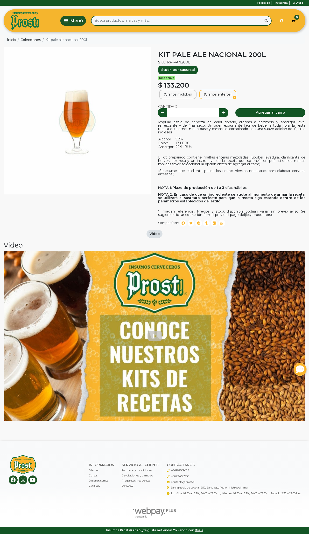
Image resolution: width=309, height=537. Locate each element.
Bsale (199, 530)
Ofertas (93, 470)
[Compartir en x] (191, 223)
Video (154, 234)
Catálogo (94, 485)
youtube (298, 2)
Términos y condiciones (137, 470)
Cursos (93, 475)
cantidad (167, 106)
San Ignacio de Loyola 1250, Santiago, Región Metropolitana (209, 487)
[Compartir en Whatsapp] (221, 223)
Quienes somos (98, 480)
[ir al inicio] (23, 464)
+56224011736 (180, 476)
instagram (281, 2)
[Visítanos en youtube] (32, 479)
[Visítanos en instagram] (23, 479)
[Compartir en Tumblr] (206, 223)
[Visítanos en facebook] (13, 479)
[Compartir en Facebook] (183, 223)
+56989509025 (180, 470)
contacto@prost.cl (183, 482)
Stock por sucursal (178, 70)
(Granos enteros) (218, 94)
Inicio (11, 40)
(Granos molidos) (178, 94)
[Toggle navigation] (73, 21)
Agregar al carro (270, 112)
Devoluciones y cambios (137, 475)
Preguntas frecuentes (136, 480)
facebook (263, 2)
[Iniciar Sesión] (282, 21)
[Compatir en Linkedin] (214, 223)
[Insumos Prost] (31, 20)
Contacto (127, 485)
